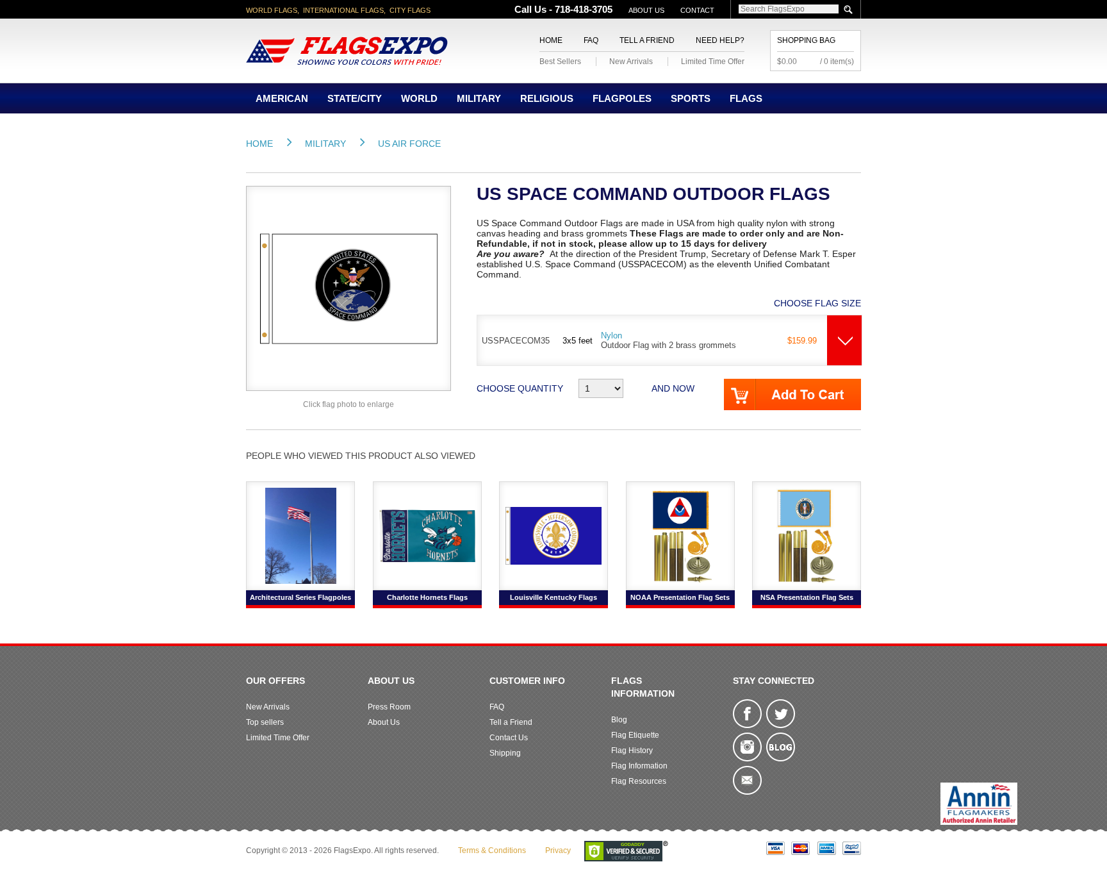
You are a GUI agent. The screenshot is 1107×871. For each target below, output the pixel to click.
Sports (690, 98)
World (419, 98)
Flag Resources (638, 781)
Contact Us (508, 737)
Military (479, 98)
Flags (746, 98)
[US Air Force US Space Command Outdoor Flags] (348, 288)
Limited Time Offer (712, 61)
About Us (646, 10)
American (282, 98)
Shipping (505, 753)
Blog (619, 719)
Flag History (632, 750)
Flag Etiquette (635, 735)
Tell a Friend (647, 40)
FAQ (591, 40)
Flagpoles (622, 98)
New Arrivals (631, 61)
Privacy (558, 850)
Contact (697, 10)
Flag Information (639, 765)
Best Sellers (560, 61)
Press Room (389, 706)
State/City (354, 98)
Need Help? (720, 40)
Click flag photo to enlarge (348, 404)
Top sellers (265, 722)
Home (550, 40)
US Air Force (409, 143)
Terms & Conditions (492, 850)
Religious (546, 98)
